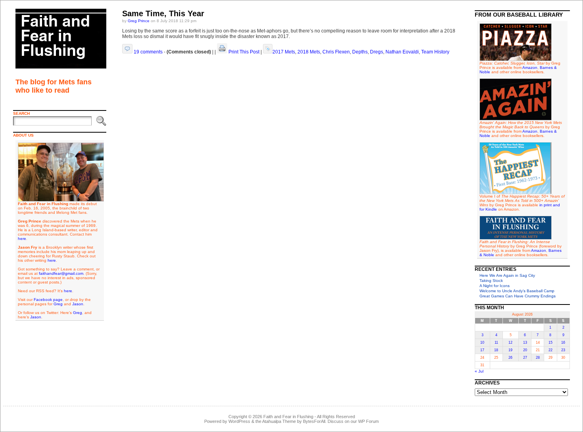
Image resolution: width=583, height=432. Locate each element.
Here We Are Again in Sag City (507, 275)
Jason (77, 304)
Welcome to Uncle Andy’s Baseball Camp (516, 291)
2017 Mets (283, 52)
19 (510, 350)
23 (563, 350)
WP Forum (368, 421)
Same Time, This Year (163, 13)
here (22, 238)
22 (550, 350)
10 (482, 342)
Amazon (529, 67)
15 (550, 342)
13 (525, 342)
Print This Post (243, 52)
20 (525, 350)
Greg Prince (139, 21)
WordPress (239, 421)
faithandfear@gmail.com (61, 273)
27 (525, 358)
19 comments (148, 52)
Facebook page (48, 299)
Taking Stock (491, 280)
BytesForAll (314, 421)
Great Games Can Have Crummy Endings (517, 296)
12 (510, 342)
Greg (58, 304)
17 (482, 350)
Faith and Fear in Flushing (288, 416)
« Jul (479, 371)
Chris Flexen (336, 52)
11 (496, 342)
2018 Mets (308, 52)
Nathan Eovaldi (402, 52)
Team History (435, 52)
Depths (360, 52)
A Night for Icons (494, 286)
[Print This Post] (222, 52)
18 (496, 350)
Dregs (376, 52)
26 (510, 358)
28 (538, 358)
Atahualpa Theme (279, 421)
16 (563, 342)
